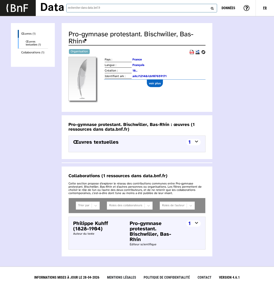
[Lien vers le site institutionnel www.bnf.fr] (18, 8)
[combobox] (141, 8)
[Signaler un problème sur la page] (84, 41)
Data (52, 8)
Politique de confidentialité (167, 277)
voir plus (155, 83)
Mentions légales (121, 277)
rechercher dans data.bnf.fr (84, 7)
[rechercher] (212, 7)
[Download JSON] (203, 53)
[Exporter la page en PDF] (192, 53)
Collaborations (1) (32, 52)
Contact (204, 277)
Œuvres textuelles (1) (33, 43)
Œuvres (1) (28, 33)
